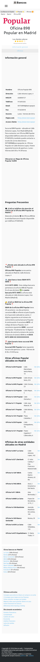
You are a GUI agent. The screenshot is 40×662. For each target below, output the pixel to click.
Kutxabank (7, 570)
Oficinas (20, 51)
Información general (20, 47)
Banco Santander (9, 557)
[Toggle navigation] (6, 6)
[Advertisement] (20, 73)
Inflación (6, 625)
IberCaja (6, 563)
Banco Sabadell (9, 565)
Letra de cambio (9, 623)
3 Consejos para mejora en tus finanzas (16, 597)
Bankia (6, 555)
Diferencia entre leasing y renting (14, 606)
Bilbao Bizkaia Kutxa (10, 567)
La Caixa (6, 552)
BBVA (5, 559)
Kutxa (5, 572)
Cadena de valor (9, 617)
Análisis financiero (9, 621)
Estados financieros (10, 612)
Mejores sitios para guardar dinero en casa (17, 601)
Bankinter (7, 561)
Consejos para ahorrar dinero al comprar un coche (20, 595)
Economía (7, 619)
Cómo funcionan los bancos (12, 603)
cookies (31, 656)
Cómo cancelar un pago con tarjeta (15, 599)
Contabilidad (8, 614)
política (23, 656)
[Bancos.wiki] (20, 2)
